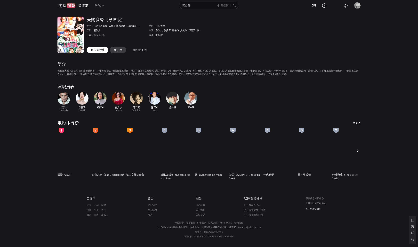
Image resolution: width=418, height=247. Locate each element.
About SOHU (226, 223)
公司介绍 (238, 223)
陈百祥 (200, 30)
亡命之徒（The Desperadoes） (108, 174)
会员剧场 (152, 210)
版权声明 (194, 227)
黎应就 (159, 35)
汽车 (96, 210)
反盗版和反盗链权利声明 (213, 227)
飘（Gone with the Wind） (209, 174)
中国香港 (160, 26)
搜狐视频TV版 (256, 215)
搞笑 (96, 215)
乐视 (144, 50)
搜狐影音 (253, 210)
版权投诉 (200, 215)
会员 (150, 198)
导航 (98, 5)
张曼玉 (167, 30)
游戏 (103, 205)
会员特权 (152, 205)
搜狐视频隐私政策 (178, 227)
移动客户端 (254, 205)
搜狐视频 (66, 5)
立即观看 (99, 49)
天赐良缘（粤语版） (106, 19)
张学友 (159, 30)
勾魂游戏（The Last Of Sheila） (345, 176)
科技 (103, 210)
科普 (89, 210)
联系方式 (212, 223)
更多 (355, 123)
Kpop (96, 205)
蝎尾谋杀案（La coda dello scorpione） (175, 176)
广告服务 (201, 223)
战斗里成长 (304, 174)
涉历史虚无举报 (313, 209)
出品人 (104, 215)
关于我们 (200, 210)
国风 (89, 215)
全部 (89, 205)
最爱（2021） (65, 174)
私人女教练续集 (135, 174)
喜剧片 (97, 30)
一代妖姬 (268, 174)
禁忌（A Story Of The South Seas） (244, 176)
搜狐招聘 (190, 223)
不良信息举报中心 (314, 198)
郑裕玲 (175, 30)
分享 (119, 50)
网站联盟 (200, 205)
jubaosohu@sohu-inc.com (249, 227)
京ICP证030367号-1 (213, 232)
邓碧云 (191, 30)
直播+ (263, 210)
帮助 (150, 215)
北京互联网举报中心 (315, 203)
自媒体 (91, 198)
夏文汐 (183, 30)
